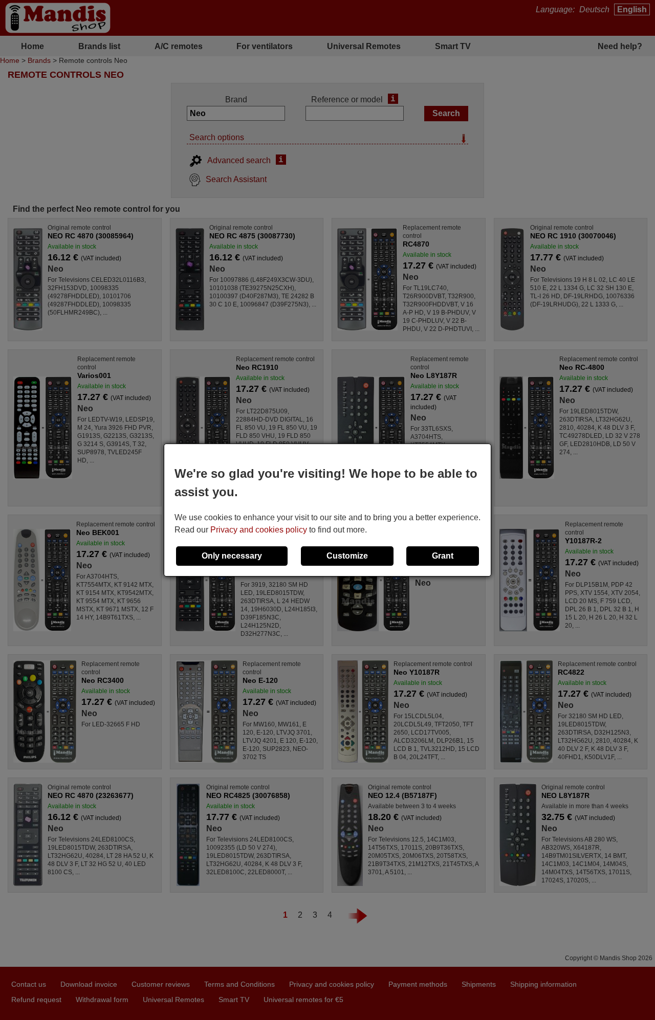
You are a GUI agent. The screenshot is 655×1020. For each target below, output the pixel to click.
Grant (442, 555)
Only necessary (232, 555)
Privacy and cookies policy (258, 529)
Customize (347, 555)
